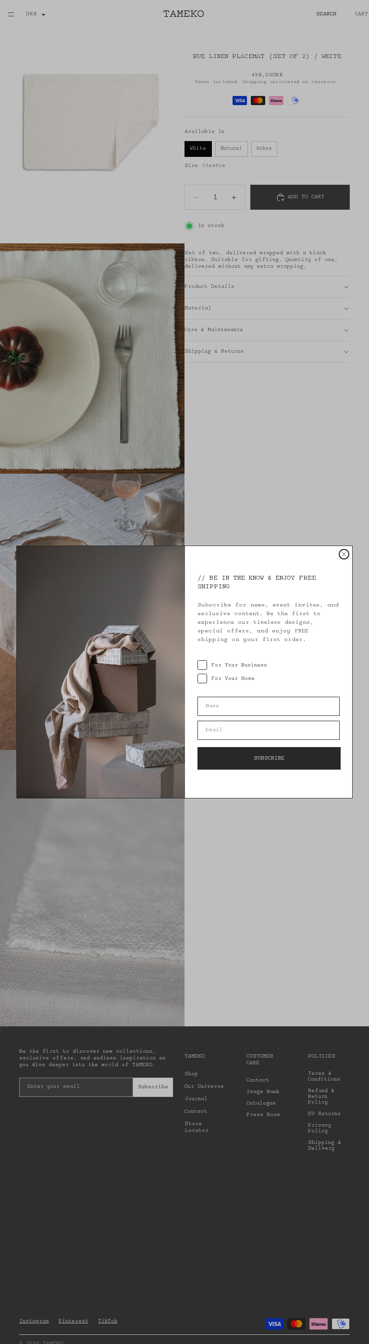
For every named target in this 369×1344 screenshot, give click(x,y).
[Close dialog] (344, 554)
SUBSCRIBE (269, 758)
